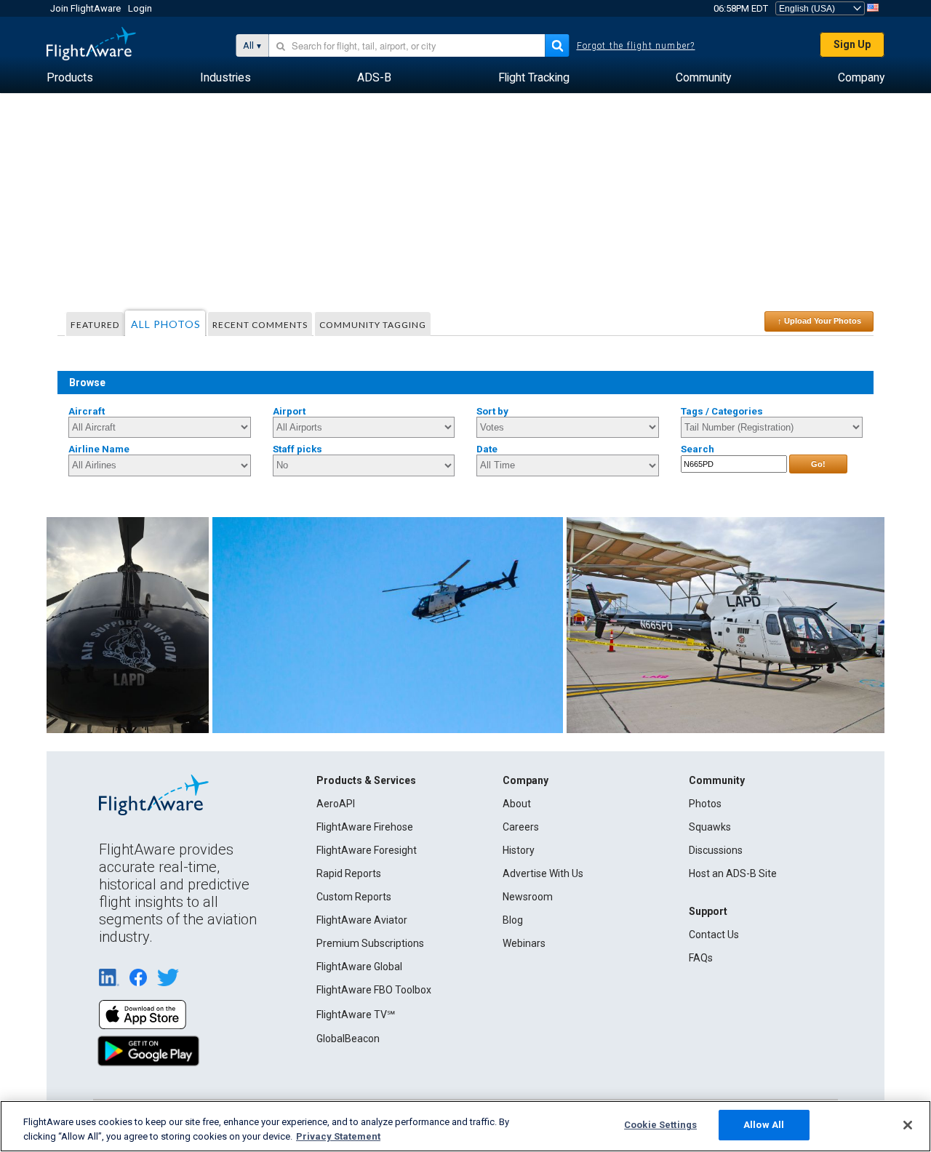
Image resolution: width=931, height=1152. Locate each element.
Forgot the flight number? (636, 46)
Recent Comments (260, 324)
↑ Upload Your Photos (819, 320)
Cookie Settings (660, 1124)
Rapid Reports (348, 873)
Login (140, 8)
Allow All (763, 1124)
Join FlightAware (85, 8)
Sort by (492, 411)
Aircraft (86, 411)
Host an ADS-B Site (733, 873)
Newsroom (528, 897)
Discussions (716, 850)
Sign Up (852, 44)
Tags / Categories (722, 411)
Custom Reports (353, 897)
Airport (289, 411)
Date (487, 449)
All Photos (166, 324)
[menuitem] (70, 78)
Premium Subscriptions (370, 943)
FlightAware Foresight (366, 850)
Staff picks (297, 449)
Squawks (710, 827)
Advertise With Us (543, 873)
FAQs (701, 958)
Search (697, 449)
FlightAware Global (359, 966)
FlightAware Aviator (361, 920)
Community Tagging (372, 324)
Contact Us (714, 934)
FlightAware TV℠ (355, 1014)
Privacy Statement (338, 1136)
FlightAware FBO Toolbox (373, 990)
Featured (95, 324)
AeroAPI (335, 803)
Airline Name (98, 449)
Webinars (524, 943)
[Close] (908, 1125)
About (517, 803)
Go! (818, 464)
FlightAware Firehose (364, 827)
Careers (521, 827)
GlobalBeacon (348, 1038)
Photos (705, 803)
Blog (513, 920)
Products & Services (366, 780)
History (519, 850)
